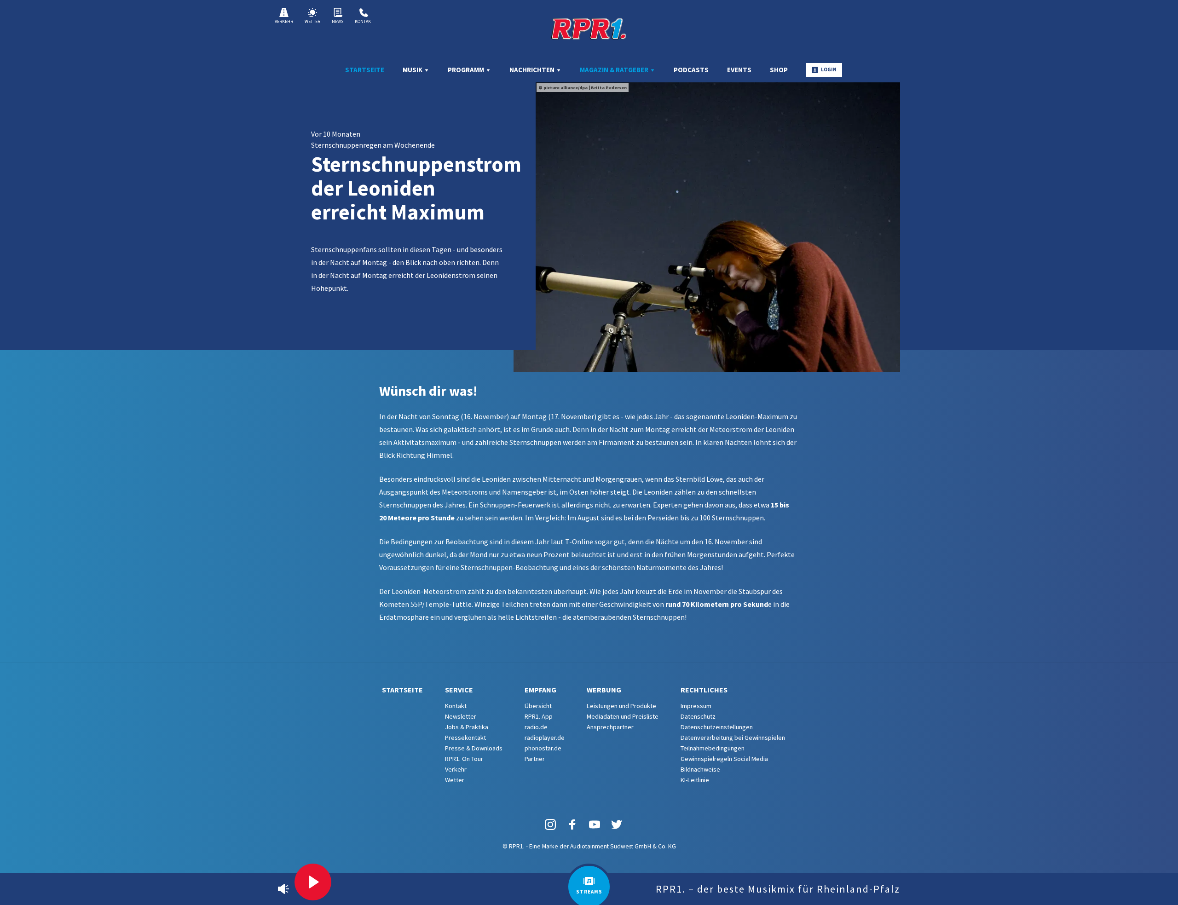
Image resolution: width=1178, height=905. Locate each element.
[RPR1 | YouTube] (594, 824)
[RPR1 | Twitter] (616, 824)
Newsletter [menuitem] (460, 716)
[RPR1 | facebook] (572, 824)
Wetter (312, 21)
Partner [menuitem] (535, 759)
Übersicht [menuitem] (538, 706)
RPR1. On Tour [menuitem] (464, 759)
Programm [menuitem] (466, 69)
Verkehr (284, 21)
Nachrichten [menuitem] (532, 69)
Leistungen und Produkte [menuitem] (621, 706)
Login (829, 69)
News (337, 21)
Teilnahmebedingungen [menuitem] (713, 748)
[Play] (312, 882)
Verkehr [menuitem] (456, 769)
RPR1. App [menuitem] (539, 716)
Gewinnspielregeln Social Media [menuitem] (724, 759)
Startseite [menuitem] (364, 69)
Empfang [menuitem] (540, 689)
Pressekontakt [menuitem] (465, 737)
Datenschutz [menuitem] (698, 716)
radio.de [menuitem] (536, 727)
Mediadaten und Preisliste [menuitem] (622, 716)
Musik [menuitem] (413, 69)
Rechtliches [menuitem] (704, 689)
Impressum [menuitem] (696, 706)
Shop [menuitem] (779, 69)
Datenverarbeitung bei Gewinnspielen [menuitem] (733, 737)
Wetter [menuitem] (454, 780)
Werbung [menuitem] (604, 689)
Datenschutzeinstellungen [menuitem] (717, 727)
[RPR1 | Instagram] (550, 824)
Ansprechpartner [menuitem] (610, 727)
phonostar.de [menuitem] (543, 748)
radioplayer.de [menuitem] (545, 737)
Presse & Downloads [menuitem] (473, 748)
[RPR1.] (588, 29)
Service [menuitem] (459, 689)
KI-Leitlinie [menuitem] (695, 780)
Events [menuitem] (739, 69)
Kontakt (364, 21)
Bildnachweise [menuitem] (700, 769)
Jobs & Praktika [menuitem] (466, 727)
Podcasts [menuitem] (691, 69)
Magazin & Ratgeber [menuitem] (615, 69)
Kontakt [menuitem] (456, 706)
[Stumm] (283, 888)
